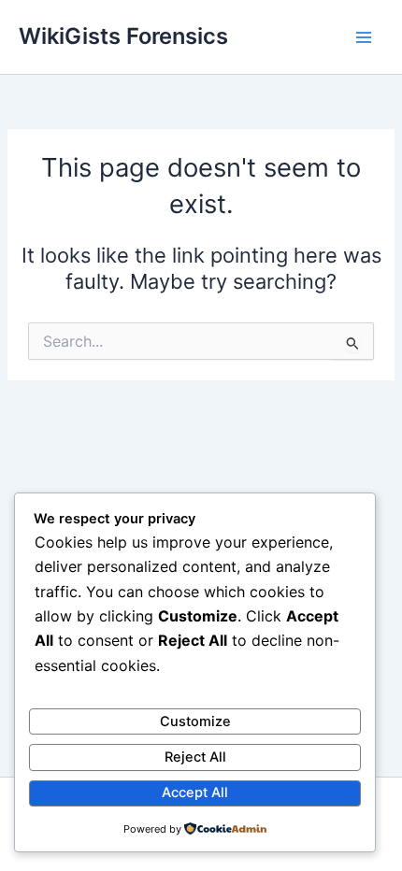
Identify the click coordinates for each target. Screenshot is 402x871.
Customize (195, 721)
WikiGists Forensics (123, 36)
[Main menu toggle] (363, 37)
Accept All (195, 792)
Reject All (195, 757)
